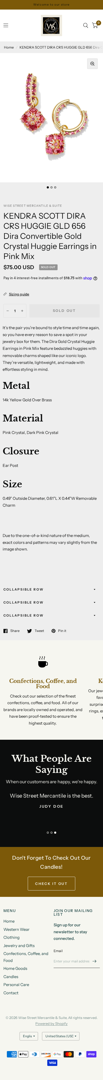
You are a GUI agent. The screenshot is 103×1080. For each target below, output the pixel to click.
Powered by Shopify (51, 1023)
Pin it (62, 631)
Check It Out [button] (51, 883)
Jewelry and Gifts (19, 945)
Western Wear (16, 929)
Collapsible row (23, 589)
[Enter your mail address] (94, 961)
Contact (10, 992)
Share (15, 631)
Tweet (39, 631)
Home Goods (15, 968)
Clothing (11, 937)
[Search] (85, 25)
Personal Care (16, 984)
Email (58, 951)
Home (9, 47)
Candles (10, 976)
